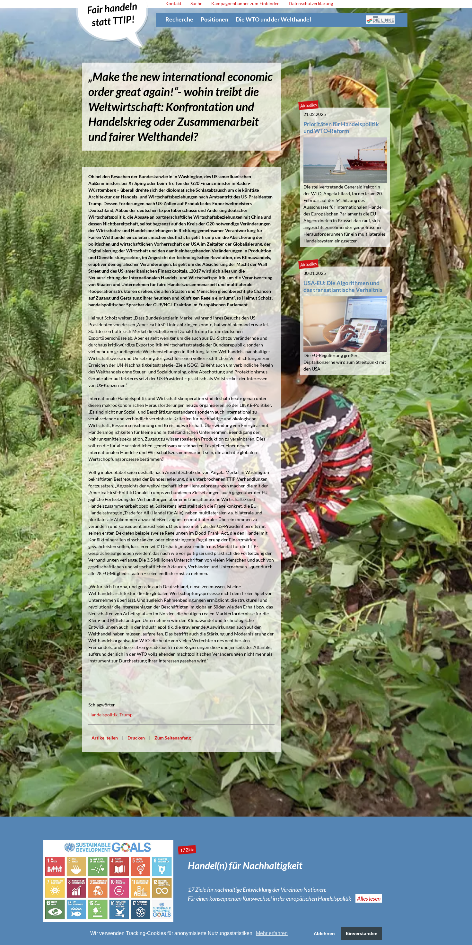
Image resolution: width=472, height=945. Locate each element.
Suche (196, 3)
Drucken (136, 737)
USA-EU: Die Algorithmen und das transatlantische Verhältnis (342, 286)
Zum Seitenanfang (172, 737)
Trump (126, 714)
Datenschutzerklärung (311, 3)
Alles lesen (368, 898)
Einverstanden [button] (362, 933)
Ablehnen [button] (324, 933)
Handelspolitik (103, 714)
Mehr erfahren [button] (272, 933)
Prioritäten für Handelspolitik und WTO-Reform (341, 127)
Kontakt (173, 3)
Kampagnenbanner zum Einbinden (245, 3)
